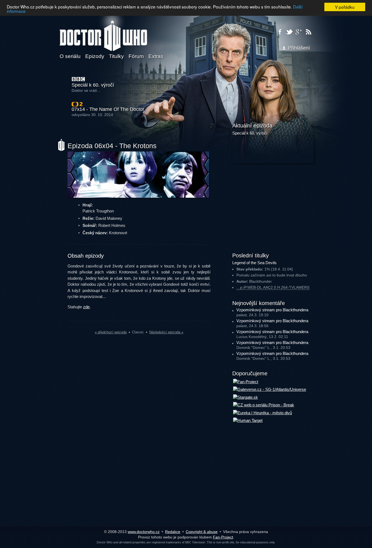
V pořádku (345, 7)
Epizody (94, 56)
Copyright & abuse (202, 531)
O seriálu (70, 56)
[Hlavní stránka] (103, 32)
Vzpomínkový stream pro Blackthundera (272, 310)
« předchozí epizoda (111, 332)
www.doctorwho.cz (144, 531)
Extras (155, 56)
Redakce (172, 531)
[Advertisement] (273, 207)
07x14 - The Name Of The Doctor (108, 109)
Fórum (136, 56)
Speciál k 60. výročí (93, 85)
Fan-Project (223, 537)
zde (86, 307)
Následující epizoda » (166, 332)
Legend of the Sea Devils (254, 262)
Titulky (116, 56)
